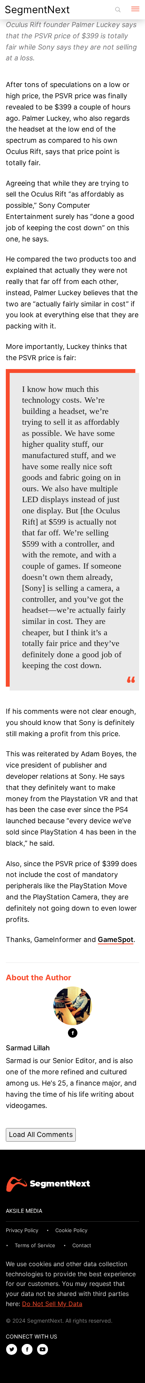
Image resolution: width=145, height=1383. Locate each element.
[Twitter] (13, 1350)
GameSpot (115, 939)
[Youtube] (44, 1350)
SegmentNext (37, 9)
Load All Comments (41, 1134)
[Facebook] (73, 1034)
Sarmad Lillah (28, 1048)
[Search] (118, 9)
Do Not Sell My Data (52, 1304)
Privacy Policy (22, 1230)
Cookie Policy (71, 1230)
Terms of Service (35, 1245)
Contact (81, 1245)
